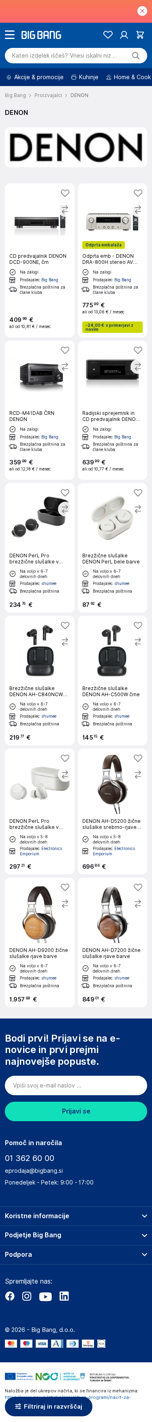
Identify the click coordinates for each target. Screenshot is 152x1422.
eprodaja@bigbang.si (34, 1170)
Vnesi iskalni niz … (64, 55)
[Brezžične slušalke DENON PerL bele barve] (112, 547)
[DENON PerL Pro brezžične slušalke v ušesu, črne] (39, 547)
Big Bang (49, 279)
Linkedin (64, 1296)
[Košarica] (140, 35)
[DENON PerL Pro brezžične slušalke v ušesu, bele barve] (39, 811)
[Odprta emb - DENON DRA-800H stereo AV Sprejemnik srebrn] (112, 260)
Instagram (27, 1296)
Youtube (45, 1296)
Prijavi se (76, 1111)
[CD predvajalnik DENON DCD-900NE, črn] (39, 260)
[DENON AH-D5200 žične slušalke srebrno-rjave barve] (112, 811)
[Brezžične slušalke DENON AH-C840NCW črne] (39, 680)
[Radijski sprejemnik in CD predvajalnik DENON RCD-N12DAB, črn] (112, 410)
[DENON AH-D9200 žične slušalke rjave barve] (39, 942)
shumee (48, 583)
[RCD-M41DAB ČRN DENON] (39, 410)
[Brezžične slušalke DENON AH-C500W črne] (112, 680)
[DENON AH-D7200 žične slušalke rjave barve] (112, 942)
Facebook (10, 1296)
